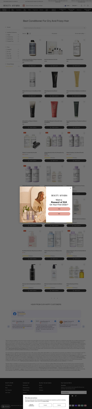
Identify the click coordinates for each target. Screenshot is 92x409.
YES (59, 209)
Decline (59, 405)
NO (59, 213)
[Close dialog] (70, 188)
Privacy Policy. (46, 401)
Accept (45, 405)
